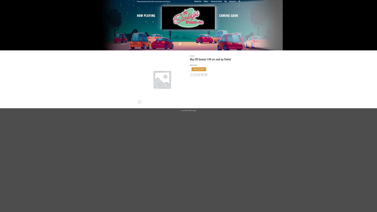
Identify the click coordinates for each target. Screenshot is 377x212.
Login (194, 110)
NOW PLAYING (146, 15)
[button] (239, 1)
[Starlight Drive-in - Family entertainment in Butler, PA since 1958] (188, 18)
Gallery (206, 1)
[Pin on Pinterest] (202, 74)
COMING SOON (228, 15)
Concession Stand (216, 1)
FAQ (225, 1)
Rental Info (197, 1)
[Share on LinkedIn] (206, 74)
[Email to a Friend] (198, 74)
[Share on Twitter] (195, 74)
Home (192, 56)
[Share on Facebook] (191, 74)
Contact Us (232, 1)
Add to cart (199, 69)
